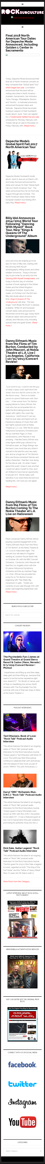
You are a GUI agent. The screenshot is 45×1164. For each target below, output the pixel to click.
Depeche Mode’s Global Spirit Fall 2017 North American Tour (21, 144)
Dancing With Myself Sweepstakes (20, 278)
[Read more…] (29, 126)
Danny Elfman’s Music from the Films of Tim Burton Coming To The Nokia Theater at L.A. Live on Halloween (22, 508)
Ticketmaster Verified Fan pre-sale (24, 117)
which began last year (15, 88)
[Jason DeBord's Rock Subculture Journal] (22, 12)
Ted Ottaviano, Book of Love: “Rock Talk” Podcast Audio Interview (19, 739)
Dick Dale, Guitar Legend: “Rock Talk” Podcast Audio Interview (21, 849)
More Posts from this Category (16, 881)
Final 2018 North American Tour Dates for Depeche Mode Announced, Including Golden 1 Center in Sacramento (22, 43)
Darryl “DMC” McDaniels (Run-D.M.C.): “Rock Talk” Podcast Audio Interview (22, 795)
